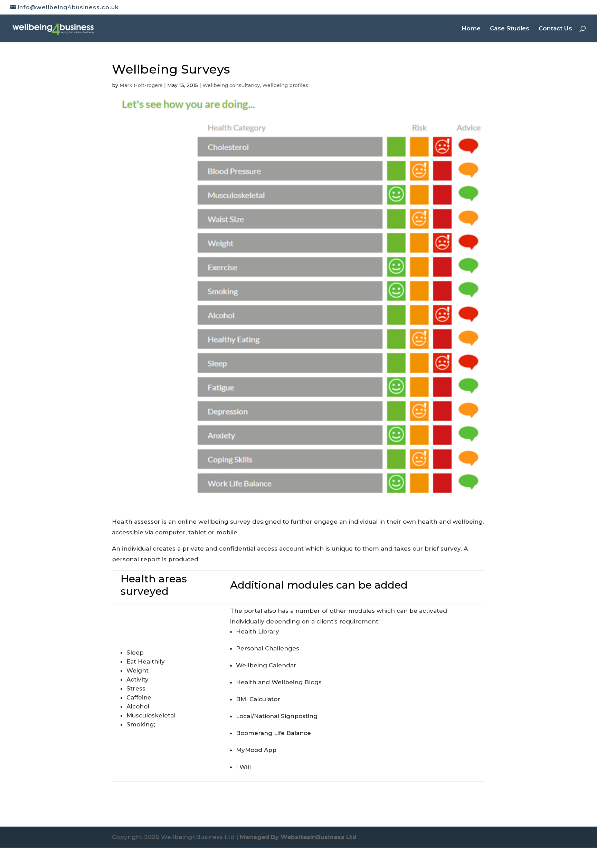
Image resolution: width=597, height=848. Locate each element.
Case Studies (509, 29)
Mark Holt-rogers (141, 85)
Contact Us (555, 29)
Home (471, 29)
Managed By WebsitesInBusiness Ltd (298, 836)
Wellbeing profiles (285, 85)
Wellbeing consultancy (231, 85)
